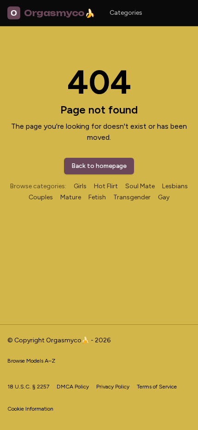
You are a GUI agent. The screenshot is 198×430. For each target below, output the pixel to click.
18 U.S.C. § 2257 (28, 386)
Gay (163, 197)
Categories (126, 13)
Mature (70, 197)
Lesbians (175, 186)
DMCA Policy (73, 386)
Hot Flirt (106, 186)
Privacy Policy (112, 386)
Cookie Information (30, 409)
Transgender (132, 197)
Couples (41, 197)
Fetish (97, 197)
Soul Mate (140, 186)
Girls (80, 186)
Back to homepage (99, 166)
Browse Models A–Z (31, 361)
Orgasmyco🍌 (52, 13)
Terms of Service (157, 386)
